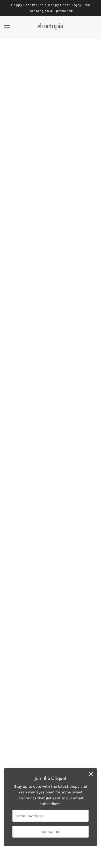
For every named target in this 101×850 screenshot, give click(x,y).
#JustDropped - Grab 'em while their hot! (51, 160)
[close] (91, 774)
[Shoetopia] (50, 29)
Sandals (51, 749)
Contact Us (50, 757)
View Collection (50, 627)
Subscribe (79, 666)
